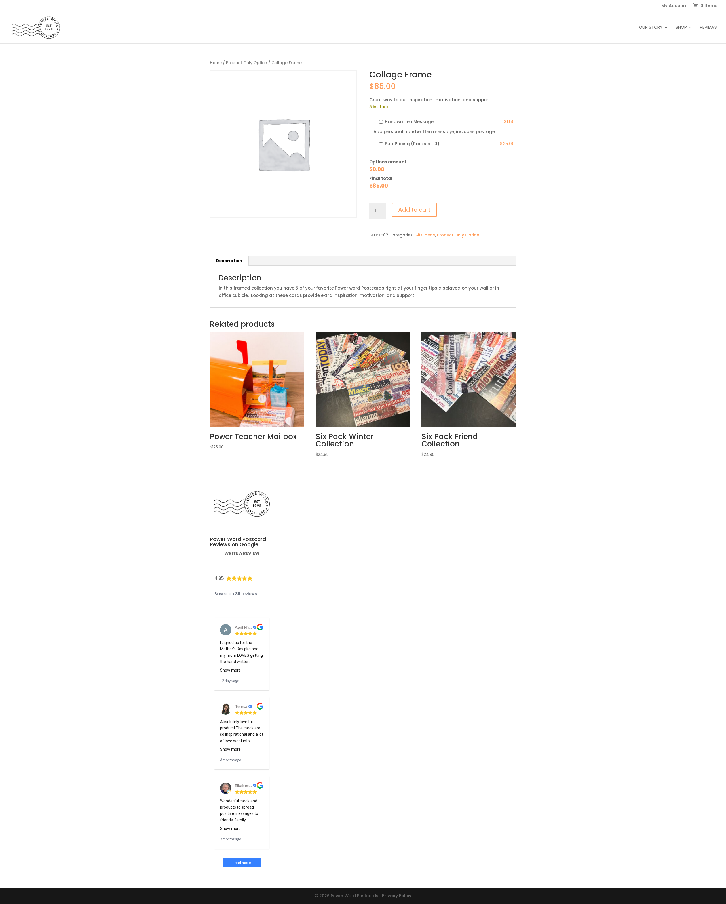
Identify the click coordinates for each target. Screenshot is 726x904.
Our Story (650, 27)
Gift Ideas (425, 235)
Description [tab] (229, 261)
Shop (681, 27)
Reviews (708, 27)
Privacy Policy (396, 896)
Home (216, 63)
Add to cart (414, 210)
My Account (674, 6)
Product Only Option (246, 63)
